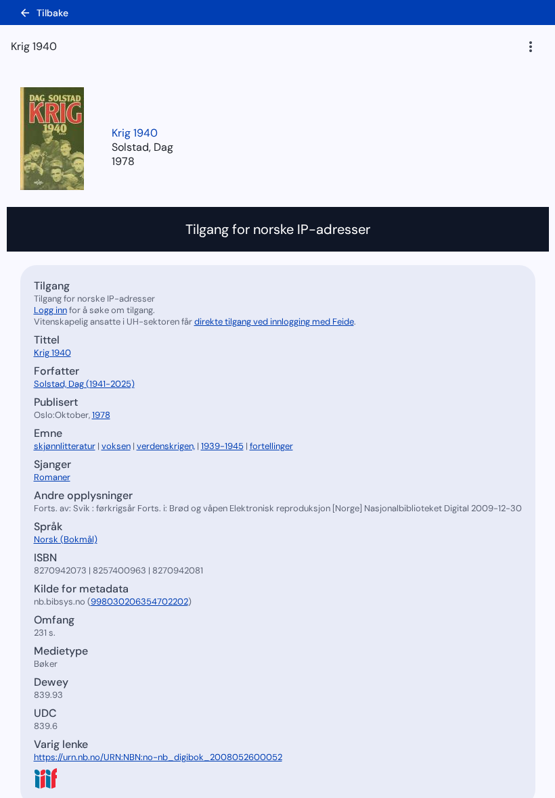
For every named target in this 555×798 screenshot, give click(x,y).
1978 (123, 161)
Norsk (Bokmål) (65, 539)
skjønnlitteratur (64, 446)
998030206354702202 (139, 601)
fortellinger (271, 446)
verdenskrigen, (166, 446)
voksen (116, 446)
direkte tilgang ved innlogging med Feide (274, 321)
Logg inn (50, 310)
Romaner (52, 477)
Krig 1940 (135, 133)
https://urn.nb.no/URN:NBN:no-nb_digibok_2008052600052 (158, 757)
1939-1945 (222, 446)
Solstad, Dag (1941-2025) (84, 384)
